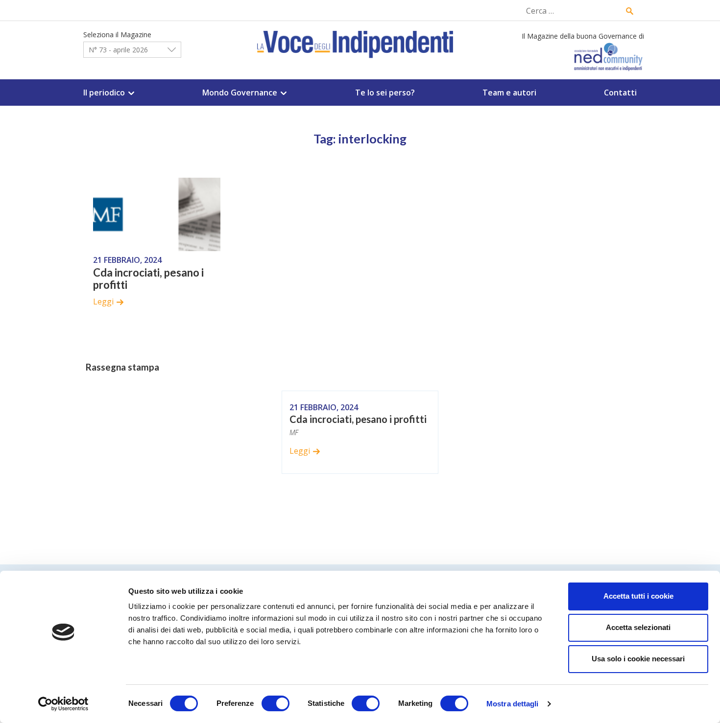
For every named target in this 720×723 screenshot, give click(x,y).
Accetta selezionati (638, 627)
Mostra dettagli (512, 704)
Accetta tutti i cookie (638, 596)
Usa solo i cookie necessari (638, 658)
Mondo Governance (239, 92)
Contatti (620, 92)
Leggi (103, 301)
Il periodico (104, 92)
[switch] (275, 703)
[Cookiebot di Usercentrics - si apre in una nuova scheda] (63, 704)
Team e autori (509, 92)
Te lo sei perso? (385, 92)
